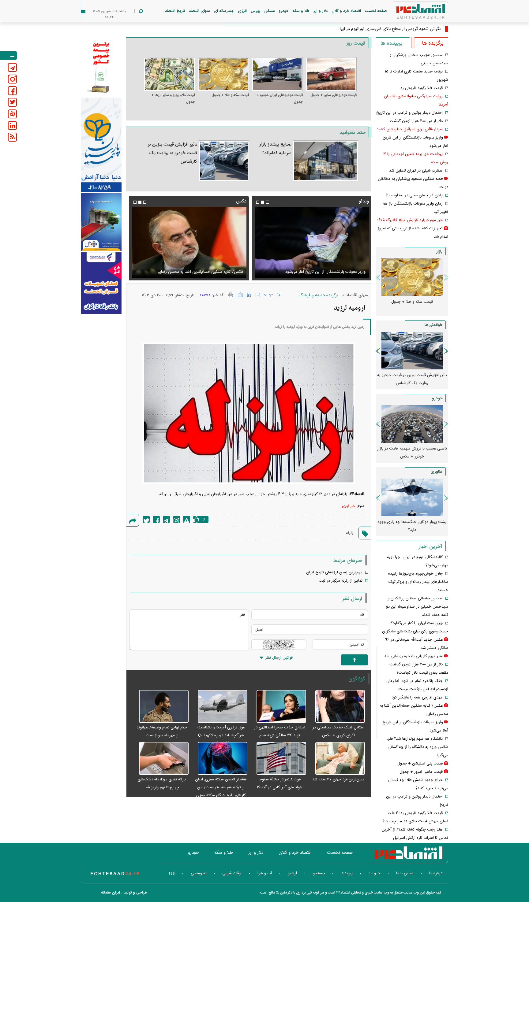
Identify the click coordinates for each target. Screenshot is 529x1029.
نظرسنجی (198, 873)
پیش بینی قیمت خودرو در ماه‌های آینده (412, 448)
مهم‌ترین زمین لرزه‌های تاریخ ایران (334, 572)
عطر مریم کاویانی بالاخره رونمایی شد (413, 656)
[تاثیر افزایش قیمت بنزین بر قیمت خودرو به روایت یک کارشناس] (224, 160)
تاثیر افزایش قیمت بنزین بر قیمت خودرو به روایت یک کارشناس (172, 153)
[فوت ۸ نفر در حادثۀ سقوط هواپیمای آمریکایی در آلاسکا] (278, 758)
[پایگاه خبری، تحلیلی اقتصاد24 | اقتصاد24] (410, 12)
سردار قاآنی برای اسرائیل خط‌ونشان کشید (410, 129)
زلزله (349, 533)
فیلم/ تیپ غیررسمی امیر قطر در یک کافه (333, 271)
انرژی (242, 11)
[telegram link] (12, 67)
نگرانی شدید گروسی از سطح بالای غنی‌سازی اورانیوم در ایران (388, 29)
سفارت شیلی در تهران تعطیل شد (416, 170)
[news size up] (279, 295)
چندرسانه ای (224, 11)
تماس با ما (404, 873)
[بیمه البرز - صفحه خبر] (101, 66)
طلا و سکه (301, 11)
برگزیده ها (432, 43)
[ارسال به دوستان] (240, 294)
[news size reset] (268, 295)
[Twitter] (146, 519)
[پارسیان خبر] (101, 145)
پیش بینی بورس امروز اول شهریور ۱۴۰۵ (412, 375)
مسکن (269, 11)
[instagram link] (12, 79)
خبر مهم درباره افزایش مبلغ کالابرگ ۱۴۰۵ (410, 220)
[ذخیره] (249, 295)
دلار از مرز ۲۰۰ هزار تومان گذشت (416, 121)
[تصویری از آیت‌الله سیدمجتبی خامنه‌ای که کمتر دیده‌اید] (189, 242)
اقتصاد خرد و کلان (346, 11)
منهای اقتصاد (199, 11)
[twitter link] (12, 102)
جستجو (319, 873)
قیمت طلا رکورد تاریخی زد (421, 88)
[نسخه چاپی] (231, 294)
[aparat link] (12, 114)
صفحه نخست (376, 11)
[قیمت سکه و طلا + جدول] (223, 74)
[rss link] (12, 137)
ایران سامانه (110, 892)
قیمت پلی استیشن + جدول (420, 763)
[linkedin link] (12, 125)
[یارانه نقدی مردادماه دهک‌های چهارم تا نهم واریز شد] (160, 758)
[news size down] (258, 295)
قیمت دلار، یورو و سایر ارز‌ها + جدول (173, 98)
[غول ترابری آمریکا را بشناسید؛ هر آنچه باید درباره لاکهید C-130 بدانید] (219, 707)
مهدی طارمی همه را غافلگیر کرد (417, 697)
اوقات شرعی (232, 873)
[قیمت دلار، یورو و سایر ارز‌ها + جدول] (169, 74)
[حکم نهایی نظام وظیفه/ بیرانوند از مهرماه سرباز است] (160, 707)
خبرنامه (374, 873)
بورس (255, 11)
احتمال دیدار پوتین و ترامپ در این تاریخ (409, 112)
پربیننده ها (391, 43)
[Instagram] (176, 519)
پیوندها (347, 873)
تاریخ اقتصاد (175, 11)
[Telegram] (166, 519)
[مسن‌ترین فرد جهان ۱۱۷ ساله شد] (337, 758)
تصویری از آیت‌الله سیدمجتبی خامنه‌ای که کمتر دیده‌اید (198, 271)
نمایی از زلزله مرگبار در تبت (340, 580)
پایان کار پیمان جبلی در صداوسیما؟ (414, 195)
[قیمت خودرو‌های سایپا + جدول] (331, 74)
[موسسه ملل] (101, 222)
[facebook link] (12, 90)
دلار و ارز (320, 11)
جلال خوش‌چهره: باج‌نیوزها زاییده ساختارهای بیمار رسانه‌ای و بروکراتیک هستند (418, 582)
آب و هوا (264, 873)
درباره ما (435, 873)
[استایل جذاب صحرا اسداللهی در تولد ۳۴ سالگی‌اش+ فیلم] (278, 707)
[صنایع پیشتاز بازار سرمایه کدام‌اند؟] (325, 160)
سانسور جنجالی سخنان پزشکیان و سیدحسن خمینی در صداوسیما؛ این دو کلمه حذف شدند (417, 606)
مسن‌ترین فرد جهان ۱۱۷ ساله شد (338, 779)
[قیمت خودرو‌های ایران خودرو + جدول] (277, 74)
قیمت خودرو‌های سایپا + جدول (333, 95)
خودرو (284, 11)
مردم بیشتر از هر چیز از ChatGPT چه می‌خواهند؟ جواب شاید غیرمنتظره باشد (412, 526)
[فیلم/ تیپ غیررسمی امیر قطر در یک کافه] (311, 242)
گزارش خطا (186, 519)
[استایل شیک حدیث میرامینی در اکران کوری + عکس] (337, 707)
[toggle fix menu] (8, 55)
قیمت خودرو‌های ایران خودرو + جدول (280, 98)
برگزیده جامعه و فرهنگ (318, 295)
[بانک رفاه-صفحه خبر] (101, 282)
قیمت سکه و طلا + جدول (230, 95)
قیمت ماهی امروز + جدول (421, 771)
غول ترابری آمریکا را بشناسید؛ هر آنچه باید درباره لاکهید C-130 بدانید (221, 735)
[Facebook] (156, 519)
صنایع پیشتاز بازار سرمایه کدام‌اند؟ (275, 149)
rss (172, 873)
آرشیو (292, 873)
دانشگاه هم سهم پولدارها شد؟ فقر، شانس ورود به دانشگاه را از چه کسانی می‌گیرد (417, 747)
